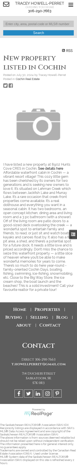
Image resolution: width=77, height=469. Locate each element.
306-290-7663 (39, 11)
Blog (62, 317)
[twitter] (29, 394)
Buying (13, 317)
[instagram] (48, 394)
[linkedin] (38, 394)
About (23, 325)
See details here (50, 168)
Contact (50, 325)
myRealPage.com (38, 414)
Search (38, 33)
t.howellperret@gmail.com (39, 364)
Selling (39, 317)
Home (19, 309)
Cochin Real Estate (28, 79)
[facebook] (19, 394)
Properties (47, 309)
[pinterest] (58, 394)
